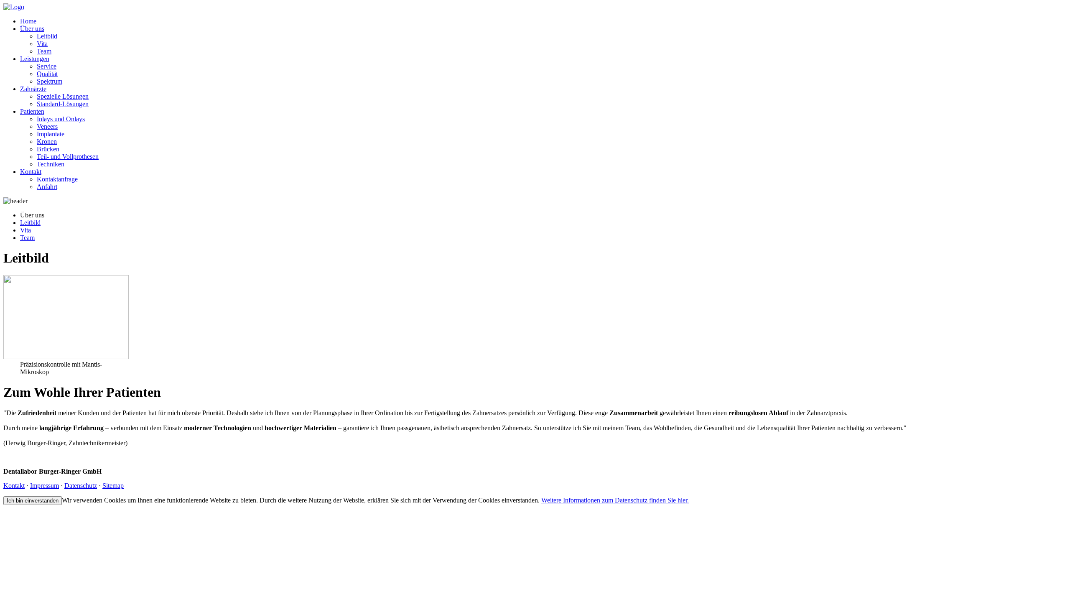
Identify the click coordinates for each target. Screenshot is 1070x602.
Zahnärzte (33, 88)
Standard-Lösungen (63, 103)
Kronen (47, 141)
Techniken (50, 164)
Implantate (50, 134)
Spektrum (49, 81)
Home (28, 21)
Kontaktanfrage (57, 179)
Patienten (32, 111)
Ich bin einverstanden (33, 500)
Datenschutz (80, 485)
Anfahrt (47, 186)
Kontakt (30, 171)
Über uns (32, 28)
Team (44, 51)
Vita (42, 43)
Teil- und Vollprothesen (68, 156)
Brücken (48, 149)
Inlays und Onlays (61, 118)
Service (46, 66)
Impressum (44, 485)
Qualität (47, 73)
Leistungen (34, 58)
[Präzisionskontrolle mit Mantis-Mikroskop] (66, 356)
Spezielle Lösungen (63, 96)
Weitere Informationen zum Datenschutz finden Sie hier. (615, 500)
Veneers (47, 126)
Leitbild (47, 36)
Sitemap (113, 485)
